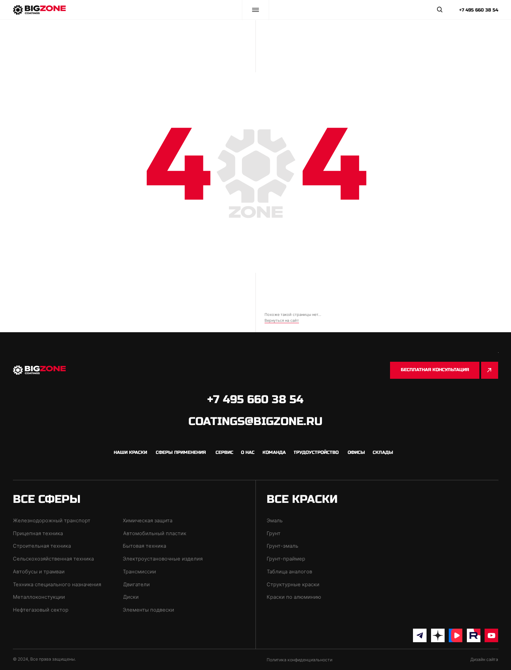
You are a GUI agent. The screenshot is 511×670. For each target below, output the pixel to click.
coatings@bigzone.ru (255, 421)
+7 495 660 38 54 (478, 10)
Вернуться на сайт (282, 320)
